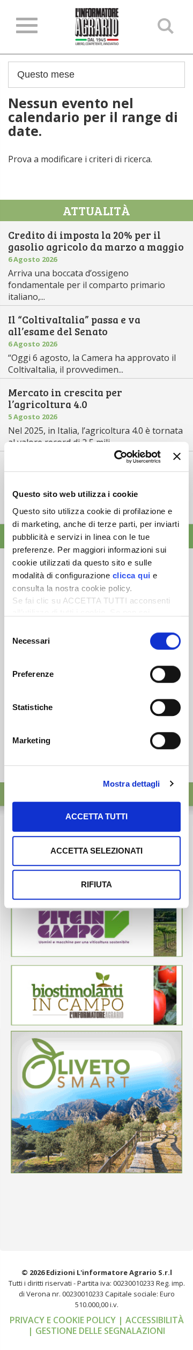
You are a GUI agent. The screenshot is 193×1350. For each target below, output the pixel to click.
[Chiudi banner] (177, 457)
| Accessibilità (151, 1320)
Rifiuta (96, 884)
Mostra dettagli (131, 783)
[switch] (165, 674)
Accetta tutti (96, 816)
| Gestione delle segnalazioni (96, 1331)
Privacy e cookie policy (64, 1320)
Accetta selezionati (96, 850)
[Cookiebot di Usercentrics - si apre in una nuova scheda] (119, 457)
